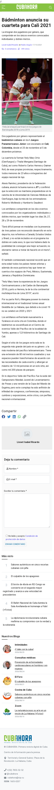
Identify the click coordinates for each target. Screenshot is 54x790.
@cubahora (12, 774)
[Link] (24, 417)
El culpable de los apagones (25, 576)
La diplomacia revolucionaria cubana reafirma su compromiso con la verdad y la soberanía (27, 621)
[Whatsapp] (20, 417)
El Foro (18, 677)
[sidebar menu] (3, 7)
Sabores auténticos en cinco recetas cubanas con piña (32, 696)
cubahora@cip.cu (15, 777)
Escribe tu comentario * (15, 491)
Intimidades (21, 644)
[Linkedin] (15, 417)
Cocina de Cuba (23, 689)
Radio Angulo (26, 45)
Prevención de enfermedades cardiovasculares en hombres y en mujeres (31, 665)
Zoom (18, 706)
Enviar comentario (15, 544)
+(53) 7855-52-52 (14, 770)
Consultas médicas (25, 657)
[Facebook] (4, 417)
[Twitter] (9, 417)
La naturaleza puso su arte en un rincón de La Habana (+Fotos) (30, 712)
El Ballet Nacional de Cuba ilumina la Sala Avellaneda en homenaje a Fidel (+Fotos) (25, 606)
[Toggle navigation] (50, 7)
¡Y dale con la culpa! (24, 649)
